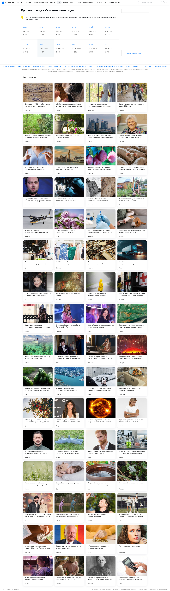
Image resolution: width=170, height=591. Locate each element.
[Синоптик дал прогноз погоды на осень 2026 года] (132, 97)
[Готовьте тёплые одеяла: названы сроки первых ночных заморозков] (132, 476)
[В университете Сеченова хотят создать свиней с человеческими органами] (132, 160)
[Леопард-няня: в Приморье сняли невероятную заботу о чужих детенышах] (38, 129)
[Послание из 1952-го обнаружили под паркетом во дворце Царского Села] (38, 97)
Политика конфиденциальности (109, 589)
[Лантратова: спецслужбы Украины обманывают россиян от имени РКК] (132, 287)
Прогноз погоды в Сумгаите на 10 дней (109, 66)
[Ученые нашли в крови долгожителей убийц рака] (69, 192)
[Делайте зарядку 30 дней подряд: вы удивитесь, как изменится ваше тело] (69, 508)
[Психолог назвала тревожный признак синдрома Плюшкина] (100, 255)
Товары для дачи (160, 66)
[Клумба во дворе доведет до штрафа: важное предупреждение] (69, 129)
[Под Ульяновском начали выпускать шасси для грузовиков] (132, 255)
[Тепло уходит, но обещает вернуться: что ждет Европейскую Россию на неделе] (38, 476)
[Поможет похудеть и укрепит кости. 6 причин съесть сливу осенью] (100, 160)
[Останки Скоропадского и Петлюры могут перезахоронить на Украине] (100, 571)
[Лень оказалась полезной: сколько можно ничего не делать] (132, 223)
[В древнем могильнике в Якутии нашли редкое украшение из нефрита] (132, 318)
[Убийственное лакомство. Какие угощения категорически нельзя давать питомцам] (69, 97)
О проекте (95, 589)
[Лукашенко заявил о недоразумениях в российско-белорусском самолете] (38, 223)
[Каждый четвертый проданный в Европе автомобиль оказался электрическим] (100, 381)
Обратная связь (142, 589)
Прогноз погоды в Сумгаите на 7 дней (78, 66)
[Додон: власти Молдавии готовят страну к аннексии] (69, 539)
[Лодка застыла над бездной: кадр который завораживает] (38, 350)
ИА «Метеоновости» (162, 589)
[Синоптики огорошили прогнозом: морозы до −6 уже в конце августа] (38, 318)
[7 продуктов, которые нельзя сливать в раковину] (132, 381)
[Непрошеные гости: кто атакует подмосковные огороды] (69, 571)
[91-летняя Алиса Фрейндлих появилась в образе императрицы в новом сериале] (69, 350)
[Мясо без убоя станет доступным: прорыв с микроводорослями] (132, 444)
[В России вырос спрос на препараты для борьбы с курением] (38, 160)
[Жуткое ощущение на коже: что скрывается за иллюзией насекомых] (132, 413)
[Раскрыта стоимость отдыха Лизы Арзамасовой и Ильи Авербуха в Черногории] (38, 508)
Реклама (16, 589)
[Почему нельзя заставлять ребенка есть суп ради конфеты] (38, 255)
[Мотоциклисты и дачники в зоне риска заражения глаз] (132, 192)
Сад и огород (146, 66)
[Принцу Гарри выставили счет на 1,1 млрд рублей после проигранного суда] (100, 444)
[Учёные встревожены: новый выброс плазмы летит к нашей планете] (100, 413)
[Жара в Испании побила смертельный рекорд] (100, 508)
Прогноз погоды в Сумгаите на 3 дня (16, 66)
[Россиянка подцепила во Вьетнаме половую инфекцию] (100, 97)
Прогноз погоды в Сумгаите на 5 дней (47, 66)
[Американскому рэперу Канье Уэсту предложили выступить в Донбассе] (132, 350)
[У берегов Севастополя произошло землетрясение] (69, 381)
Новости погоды (132, 66)
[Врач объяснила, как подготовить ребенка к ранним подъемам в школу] (69, 476)
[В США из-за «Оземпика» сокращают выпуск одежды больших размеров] (69, 255)
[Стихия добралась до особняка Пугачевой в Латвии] (69, 318)
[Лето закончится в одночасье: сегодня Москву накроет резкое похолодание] (100, 129)
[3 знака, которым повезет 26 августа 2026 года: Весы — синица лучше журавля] (100, 350)
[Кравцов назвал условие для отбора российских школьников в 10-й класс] (132, 508)
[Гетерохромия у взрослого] (132, 539)
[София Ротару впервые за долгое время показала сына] (100, 318)
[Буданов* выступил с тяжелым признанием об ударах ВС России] (38, 192)
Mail (3, 589)
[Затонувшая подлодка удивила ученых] (69, 287)
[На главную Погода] (9, 2)
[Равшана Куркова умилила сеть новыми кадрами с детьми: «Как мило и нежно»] (69, 413)
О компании (9, 589)
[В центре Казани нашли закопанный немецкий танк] (100, 192)
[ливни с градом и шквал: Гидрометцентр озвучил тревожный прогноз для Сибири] (100, 287)
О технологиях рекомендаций (128, 589)
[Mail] (3, 2)
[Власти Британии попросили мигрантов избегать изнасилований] (69, 160)
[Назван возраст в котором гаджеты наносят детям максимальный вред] (38, 571)
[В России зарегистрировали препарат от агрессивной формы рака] (100, 223)
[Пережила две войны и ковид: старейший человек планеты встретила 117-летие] (132, 129)
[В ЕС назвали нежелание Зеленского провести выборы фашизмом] (38, 444)
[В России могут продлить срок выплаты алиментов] (100, 539)
